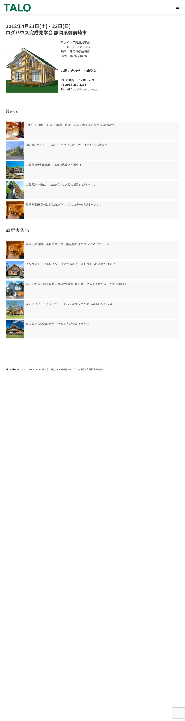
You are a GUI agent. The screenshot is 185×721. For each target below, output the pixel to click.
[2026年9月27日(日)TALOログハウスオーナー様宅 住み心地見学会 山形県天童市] (15, 150)
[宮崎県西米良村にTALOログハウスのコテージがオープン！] (15, 210)
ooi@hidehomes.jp (85, 89)
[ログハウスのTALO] (17, 7)
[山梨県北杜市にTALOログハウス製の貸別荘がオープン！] (15, 190)
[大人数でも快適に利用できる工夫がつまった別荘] (15, 329)
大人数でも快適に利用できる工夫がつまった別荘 (57, 324)
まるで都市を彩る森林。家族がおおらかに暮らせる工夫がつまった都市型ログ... (77, 284)
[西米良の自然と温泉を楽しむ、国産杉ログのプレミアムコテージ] (15, 250)
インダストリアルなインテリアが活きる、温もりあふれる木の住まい (70, 264)
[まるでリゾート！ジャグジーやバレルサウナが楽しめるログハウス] (15, 309)
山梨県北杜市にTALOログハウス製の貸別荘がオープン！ (62, 185)
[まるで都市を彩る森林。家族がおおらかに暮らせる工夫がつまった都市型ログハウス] (15, 290)
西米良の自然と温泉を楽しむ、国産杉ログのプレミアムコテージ (67, 244)
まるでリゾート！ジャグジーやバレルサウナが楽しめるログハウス (69, 304)
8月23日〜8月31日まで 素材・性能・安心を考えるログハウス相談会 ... (71, 125)
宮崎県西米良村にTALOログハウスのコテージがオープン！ (64, 204)
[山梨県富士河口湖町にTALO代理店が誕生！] (15, 170)
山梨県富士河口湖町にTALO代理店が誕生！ (54, 165)
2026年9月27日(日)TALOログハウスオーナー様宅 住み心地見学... (68, 145)
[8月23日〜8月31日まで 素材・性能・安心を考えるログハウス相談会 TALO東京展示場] (15, 131)
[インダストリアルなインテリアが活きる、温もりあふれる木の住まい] (15, 270)
